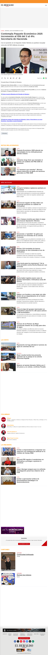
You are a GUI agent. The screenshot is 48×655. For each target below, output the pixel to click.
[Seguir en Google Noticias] (46, 78)
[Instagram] (24, 641)
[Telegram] (11, 78)
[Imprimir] (19, 78)
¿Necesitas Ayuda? (24, 638)
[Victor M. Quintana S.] (3, 432)
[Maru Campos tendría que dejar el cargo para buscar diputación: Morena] (8, 223)
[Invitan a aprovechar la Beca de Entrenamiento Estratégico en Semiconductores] (8, 480)
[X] (5, 78)
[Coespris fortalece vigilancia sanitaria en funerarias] (8, 192)
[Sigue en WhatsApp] (44, 78)
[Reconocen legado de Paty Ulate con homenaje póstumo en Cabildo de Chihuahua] (8, 207)
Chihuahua (4, 133)
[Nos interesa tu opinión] (24, 630)
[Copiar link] (17, 78)
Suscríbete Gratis (24, 544)
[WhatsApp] (8, 78)
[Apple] (30, 641)
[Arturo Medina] (3, 425)
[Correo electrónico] (13, 78)
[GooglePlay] (33, 641)
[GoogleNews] (27, 641)
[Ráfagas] (3, 419)
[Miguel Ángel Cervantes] (3, 438)
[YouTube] (21, 641)
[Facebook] (2, 78)
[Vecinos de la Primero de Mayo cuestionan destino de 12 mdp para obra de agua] (8, 328)
